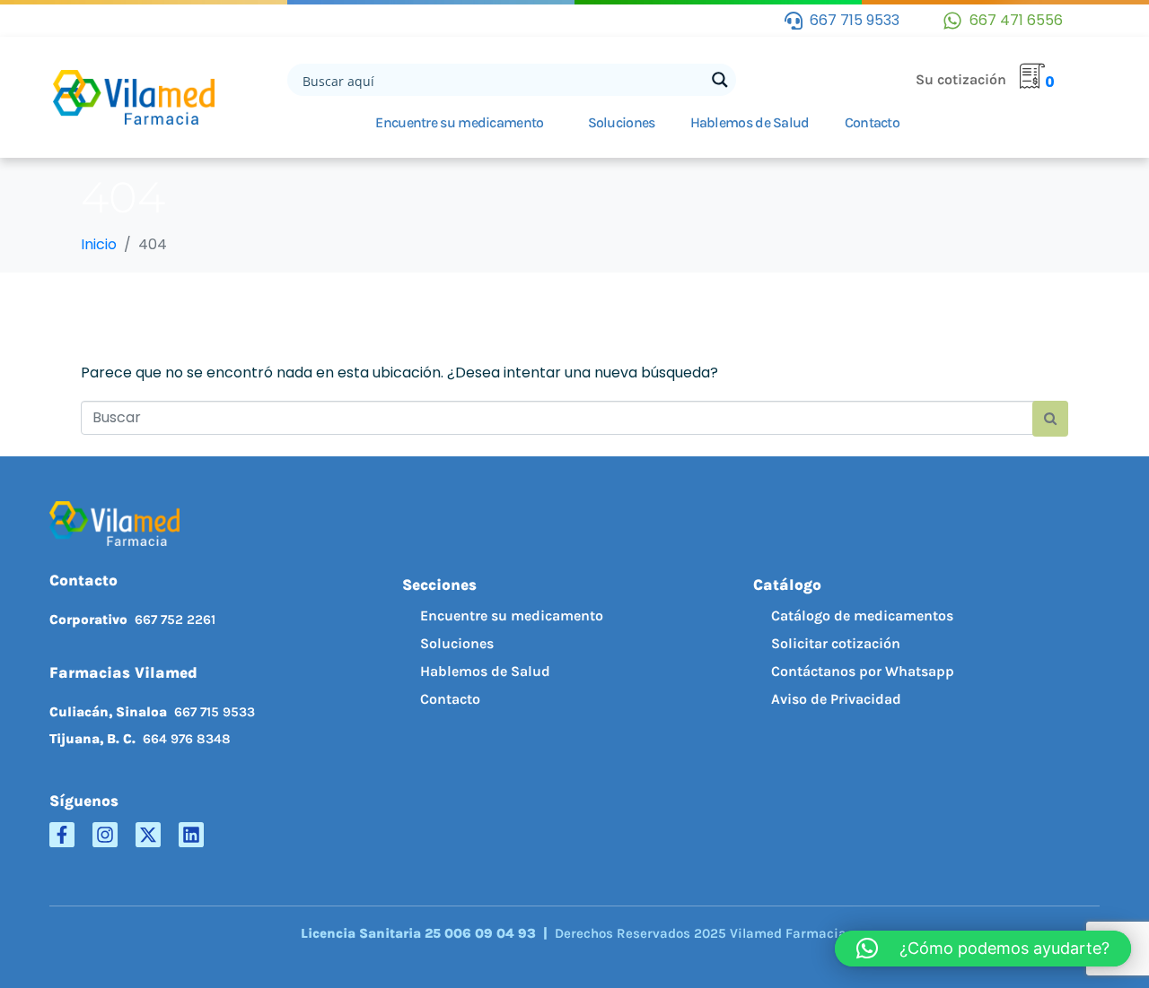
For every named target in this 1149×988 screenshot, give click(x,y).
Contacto (872, 122)
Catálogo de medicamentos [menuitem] (862, 615)
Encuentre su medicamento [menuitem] (511, 615)
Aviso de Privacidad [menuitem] (836, 698)
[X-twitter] (148, 834)
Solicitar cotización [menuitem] (835, 643)
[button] (983, 948)
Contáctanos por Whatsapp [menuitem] (862, 671)
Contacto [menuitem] (450, 698)
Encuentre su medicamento (459, 122)
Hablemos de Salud (750, 122)
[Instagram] (105, 834)
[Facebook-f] (62, 834)
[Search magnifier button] (720, 80)
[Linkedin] (191, 834)
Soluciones (621, 122)
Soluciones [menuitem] (457, 643)
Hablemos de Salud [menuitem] (485, 671)
